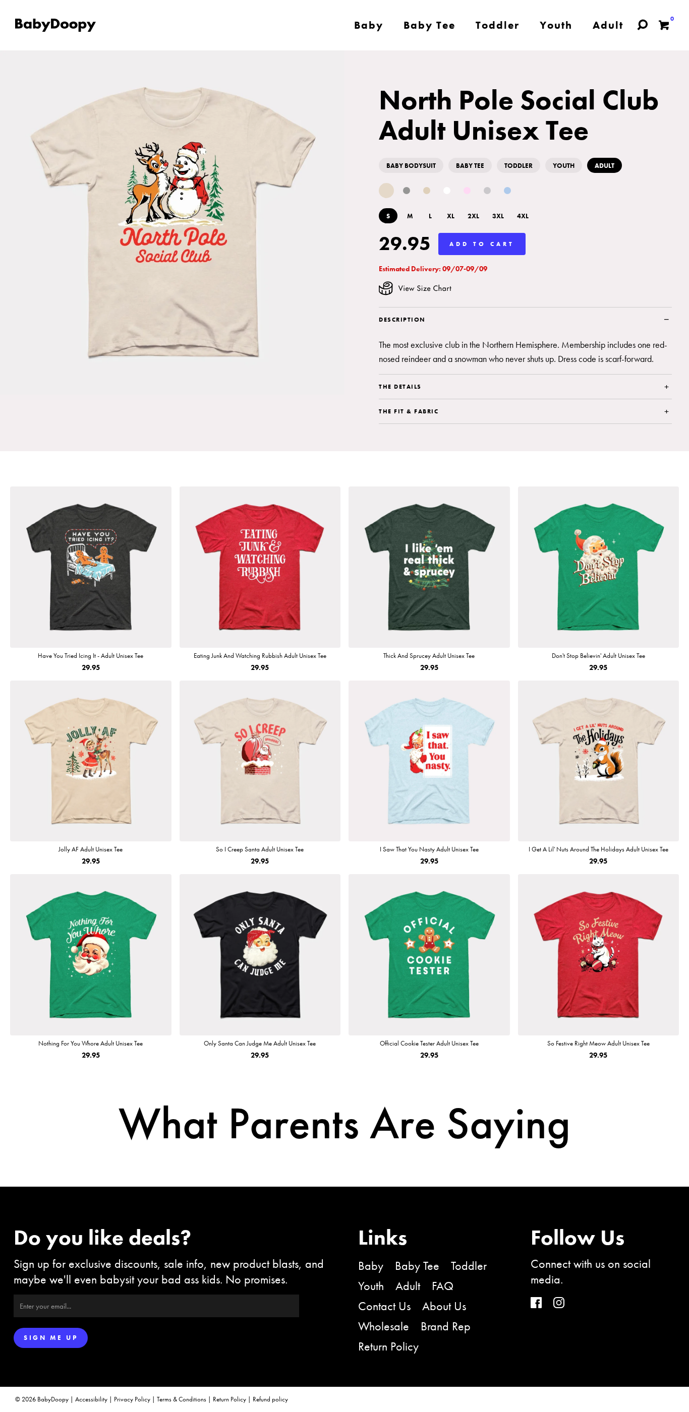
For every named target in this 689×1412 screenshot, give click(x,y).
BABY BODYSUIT (411, 165)
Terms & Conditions (181, 1399)
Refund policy (270, 1399)
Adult (407, 1286)
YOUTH (564, 165)
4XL (523, 216)
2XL (473, 216)
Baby (370, 1265)
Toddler (469, 1265)
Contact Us (384, 1306)
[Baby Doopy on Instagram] (558, 1304)
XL (450, 216)
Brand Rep (446, 1326)
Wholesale (383, 1326)
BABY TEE (470, 165)
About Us (444, 1306)
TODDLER (518, 165)
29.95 (405, 243)
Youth (371, 1286)
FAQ (442, 1286)
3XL (498, 216)
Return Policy (388, 1346)
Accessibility (91, 1399)
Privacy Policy (132, 1399)
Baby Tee (417, 1265)
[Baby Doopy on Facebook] (536, 1304)
